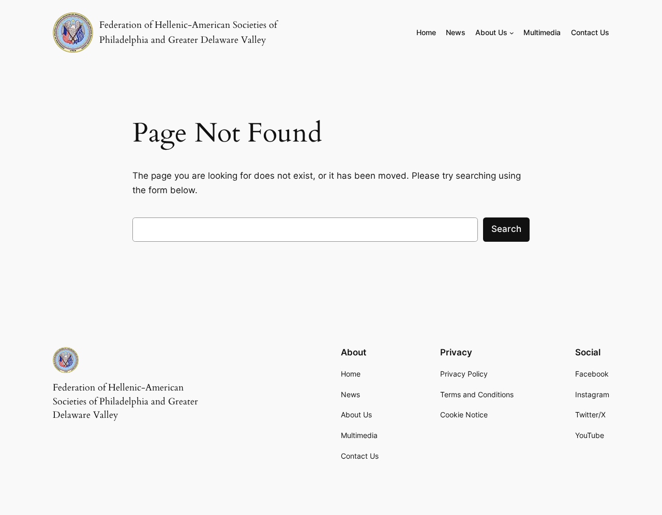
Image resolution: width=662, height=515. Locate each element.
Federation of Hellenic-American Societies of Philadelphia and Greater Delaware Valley (125, 401)
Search (506, 229)
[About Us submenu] (511, 32)
